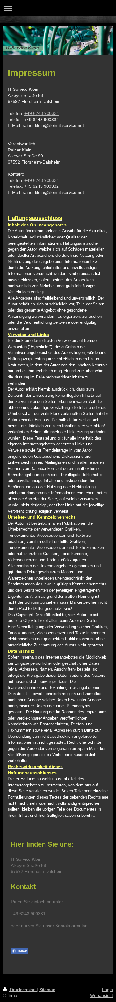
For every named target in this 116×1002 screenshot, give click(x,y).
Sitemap (47, 989)
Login (107, 989)
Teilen (21, 951)
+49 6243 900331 (41, 113)
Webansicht (101, 995)
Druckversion (23, 989)
